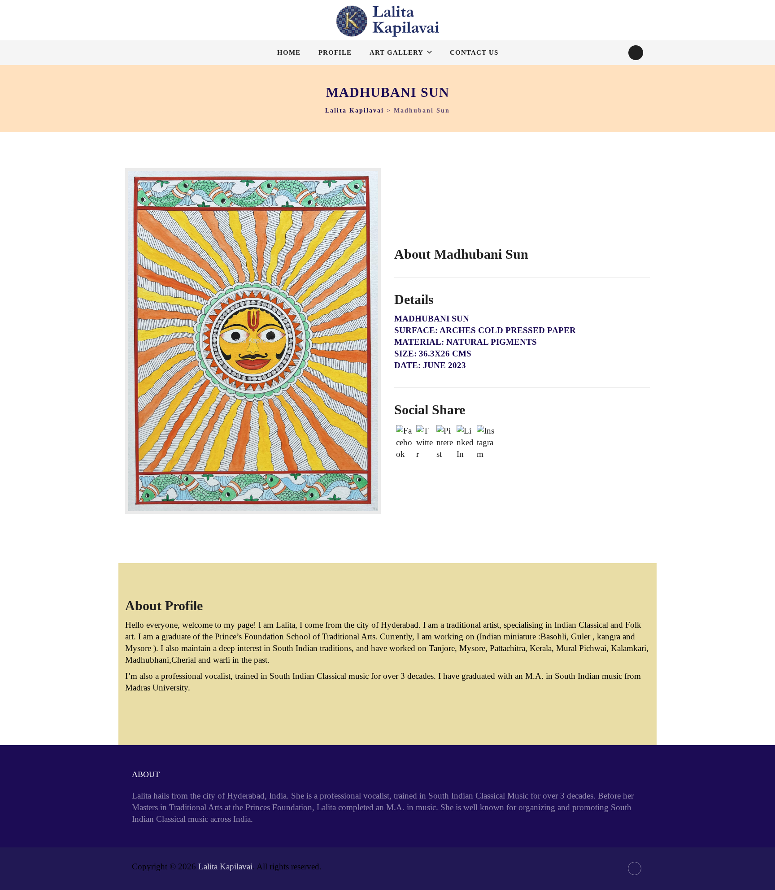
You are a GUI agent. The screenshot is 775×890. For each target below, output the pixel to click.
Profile (335, 52)
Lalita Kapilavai (225, 866)
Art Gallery (396, 52)
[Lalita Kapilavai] (387, 21)
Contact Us (474, 52)
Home (288, 52)
